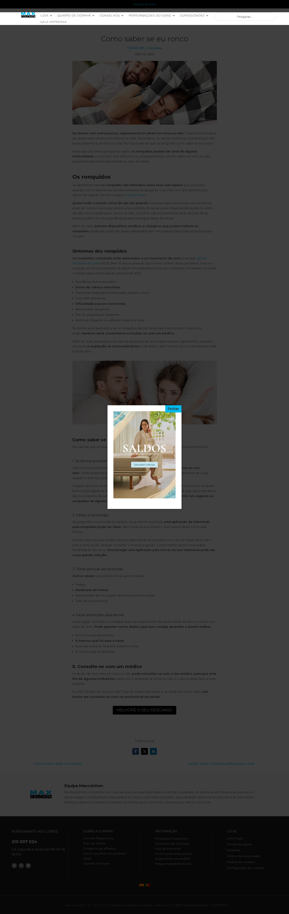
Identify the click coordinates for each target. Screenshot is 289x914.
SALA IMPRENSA (53, 22)
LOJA (44, 15)
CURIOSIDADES (192, 15)
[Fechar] (173, 408)
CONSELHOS (110, 15)
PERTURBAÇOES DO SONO (150, 15)
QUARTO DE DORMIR (74, 15)
